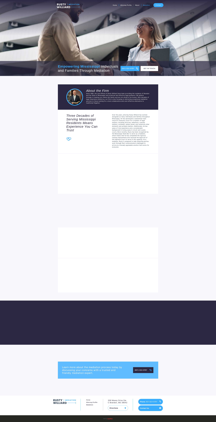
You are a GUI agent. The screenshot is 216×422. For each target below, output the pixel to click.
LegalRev (110, 418)
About (137, 5)
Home (115, 5)
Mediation (146, 5)
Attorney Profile (126, 5)
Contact (158, 5)
